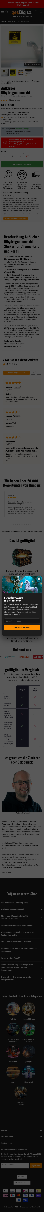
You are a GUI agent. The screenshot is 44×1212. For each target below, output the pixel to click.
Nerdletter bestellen (22, 627)
